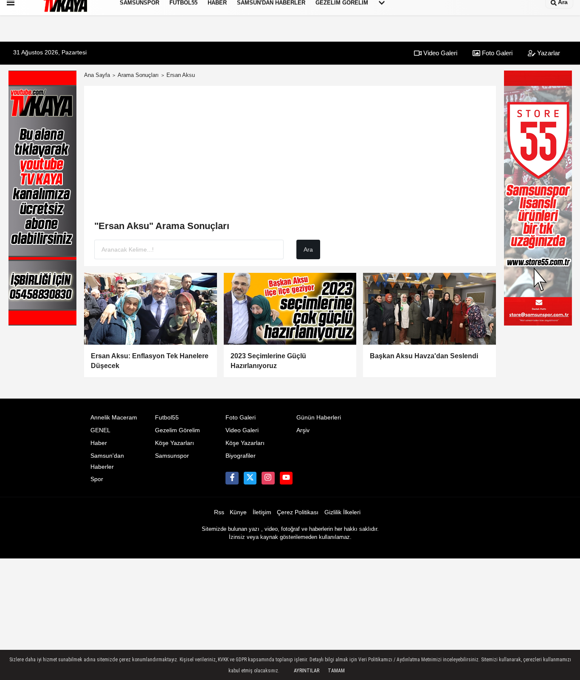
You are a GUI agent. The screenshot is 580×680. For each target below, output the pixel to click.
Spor (96, 479)
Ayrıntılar (306, 671)
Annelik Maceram (113, 417)
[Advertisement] (290, 156)
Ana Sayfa (97, 75)
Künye (238, 512)
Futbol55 (167, 417)
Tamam (336, 671)
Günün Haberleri (318, 417)
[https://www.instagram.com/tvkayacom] (268, 478)
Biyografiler (240, 456)
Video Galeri (439, 53)
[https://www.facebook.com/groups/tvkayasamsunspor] (231, 478)
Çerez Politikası (297, 512)
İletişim (262, 512)
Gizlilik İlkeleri (342, 512)
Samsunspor (172, 456)
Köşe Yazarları (174, 443)
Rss (219, 512)
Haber (98, 443)
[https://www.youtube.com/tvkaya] (286, 478)
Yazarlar (547, 53)
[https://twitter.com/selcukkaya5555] (250, 478)
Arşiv (303, 430)
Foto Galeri (496, 53)
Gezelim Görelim (177, 430)
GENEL (100, 430)
